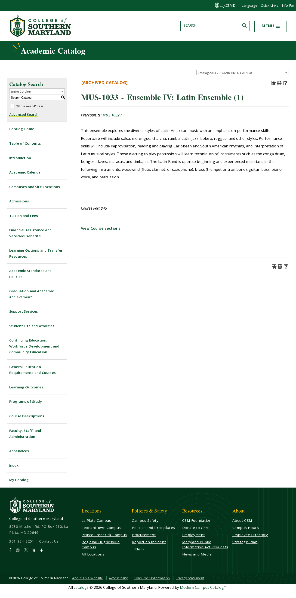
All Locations (93, 554)
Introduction (20, 158)
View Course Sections (100, 228)
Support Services (23, 311)
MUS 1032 (111, 115)
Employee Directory (250, 534)
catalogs (81, 587)
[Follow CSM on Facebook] (12, 550)
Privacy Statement (190, 578)
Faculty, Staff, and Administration (25, 433)
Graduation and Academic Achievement (31, 294)
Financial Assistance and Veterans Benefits (30, 233)
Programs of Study (25, 401)
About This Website (87, 578)
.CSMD (227, 5)
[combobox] (242, 72)
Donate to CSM (195, 527)
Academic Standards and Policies (30, 273)
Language (249, 5)
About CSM (242, 520)
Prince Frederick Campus (104, 534)
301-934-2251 (21, 541)
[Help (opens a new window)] (285, 83)
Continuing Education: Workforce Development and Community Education (34, 346)
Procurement (144, 534)
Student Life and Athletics (31, 325)
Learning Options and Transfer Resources (36, 253)
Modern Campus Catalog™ (203, 587)
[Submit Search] (245, 25)
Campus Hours (245, 527)
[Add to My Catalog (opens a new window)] (273, 83)
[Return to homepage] (41, 35)
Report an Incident (149, 542)
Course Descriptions (26, 416)
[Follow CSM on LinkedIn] (35, 550)
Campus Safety (145, 520)
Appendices (19, 450)
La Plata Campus (96, 520)
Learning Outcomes (26, 387)
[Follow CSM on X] (27, 550)
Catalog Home (21, 128)
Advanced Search (23, 114)
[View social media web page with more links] (43, 550)
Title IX (138, 549)
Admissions (19, 201)
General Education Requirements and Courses (32, 369)
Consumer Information (152, 578)
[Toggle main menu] (278, 26)
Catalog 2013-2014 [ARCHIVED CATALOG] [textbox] (226, 73)
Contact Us (49, 541)
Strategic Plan (245, 542)
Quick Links (269, 5)
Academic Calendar (25, 172)
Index (13, 465)
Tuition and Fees (23, 215)
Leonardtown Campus (101, 527)
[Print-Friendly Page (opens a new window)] (279, 83)
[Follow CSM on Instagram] (19, 550)
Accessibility (118, 578)
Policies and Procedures (153, 527)
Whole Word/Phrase (29, 106)
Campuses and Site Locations (34, 186)
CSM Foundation (197, 520)
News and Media (197, 554)
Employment (193, 534)
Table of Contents (25, 143)
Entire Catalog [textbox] (21, 91)
